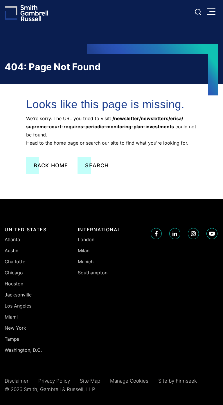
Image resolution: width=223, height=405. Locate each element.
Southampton (92, 273)
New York (15, 328)
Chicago (14, 273)
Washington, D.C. (23, 350)
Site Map (90, 381)
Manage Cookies (129, 381)
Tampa (12, 339)
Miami (11, 317)
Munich (85, 261)
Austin (11, 250)
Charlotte (15, 261)
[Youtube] (211, 233)
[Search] (198, 12)
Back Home (51, 165)
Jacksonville (18, 295)
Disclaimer (16, 381)
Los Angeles (18, 306)
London (86, 239)
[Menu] (213, 12)
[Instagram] (193, 233)
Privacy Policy (54, 381)
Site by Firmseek (177, 381)
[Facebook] (156, 233)
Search (97, 165)
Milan (83, 250)
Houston (14, 284)
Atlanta (12, 239)
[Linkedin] (174, 233)
